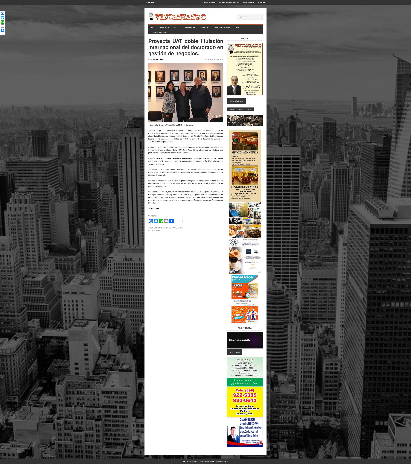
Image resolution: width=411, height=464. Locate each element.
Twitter (249, 109)
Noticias (167, 228)
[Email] (2, 26)
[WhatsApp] (2, 22)
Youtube (240, 109)
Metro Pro (198, 461)
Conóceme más (236, 101)
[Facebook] (2, 13)
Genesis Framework (209, 461)
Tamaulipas (177, 228)
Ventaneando (177, 16)
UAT (161, 230)
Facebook (232, 109)
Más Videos (235, 352)
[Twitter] (2, 17)
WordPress (219, 461)
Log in (226, 461)
